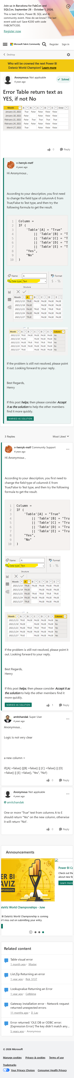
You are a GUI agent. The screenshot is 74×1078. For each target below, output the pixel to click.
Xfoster (32, 964)
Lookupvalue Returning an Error (31, 989)
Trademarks (9, 1064)
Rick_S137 (31, 979)
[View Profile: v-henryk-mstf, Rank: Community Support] (8, 449)
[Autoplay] (31, 932)
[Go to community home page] (25, 44)
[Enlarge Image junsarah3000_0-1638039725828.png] (37, 118)
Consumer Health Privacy (52, 1070)
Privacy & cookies (35, 1057)
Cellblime (31, 994)
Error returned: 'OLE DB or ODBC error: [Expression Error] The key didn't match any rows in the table (38, 1024)
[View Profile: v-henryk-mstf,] (10, 165)
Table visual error (21, 959)
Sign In (65, 44)
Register (54, 44)
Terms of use (56, 1057)
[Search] (44, 44)
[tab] (35, 932)
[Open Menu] (68, 54)
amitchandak (20, 717)
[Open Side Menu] (5, 44)
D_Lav (34, 1012)
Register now (12, 31)
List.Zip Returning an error (27, 974)
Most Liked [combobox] (61, 436)
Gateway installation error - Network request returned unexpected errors (39, 1005)
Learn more (49, 67)
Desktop (11, 54)
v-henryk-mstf (24, 163)
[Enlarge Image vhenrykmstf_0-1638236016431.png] (37, 341)
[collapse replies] (37, 444)
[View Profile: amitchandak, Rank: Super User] (8, 719)
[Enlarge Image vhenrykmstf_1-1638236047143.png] (35, 296)
